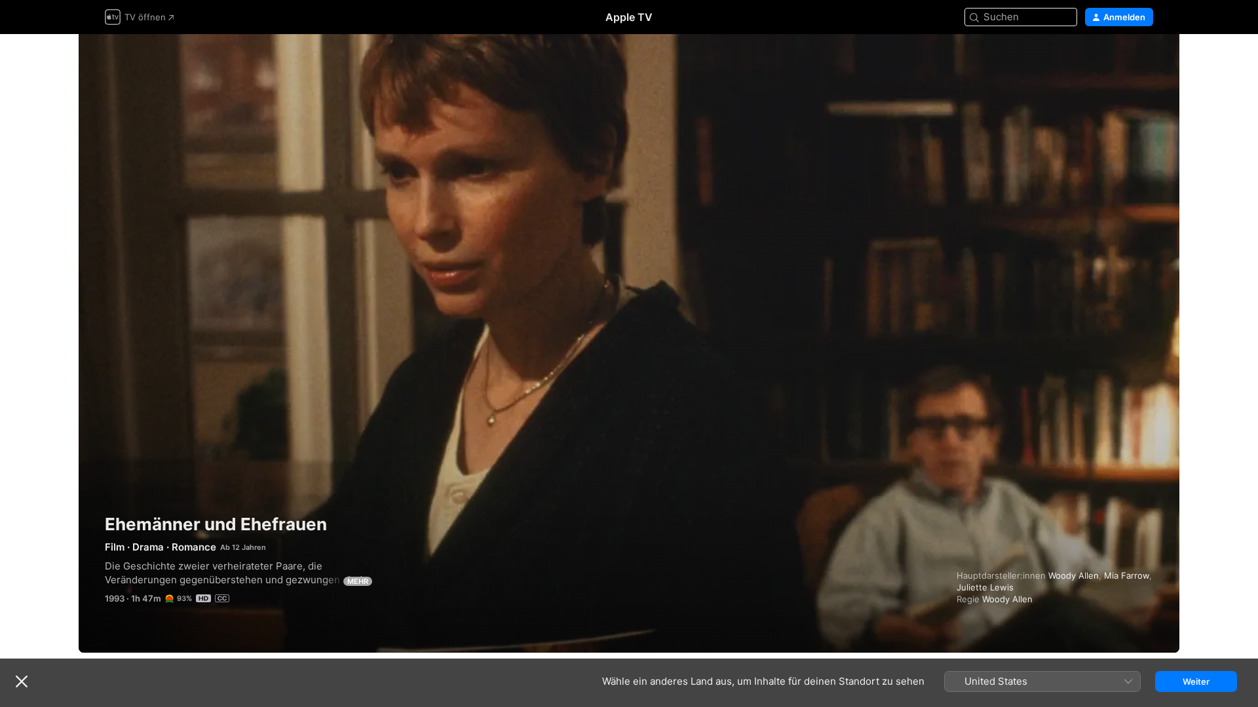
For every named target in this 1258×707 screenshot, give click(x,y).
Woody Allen (1073, 575)
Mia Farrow (1126, 575)
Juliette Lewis (985, 587)
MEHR (357, 581)
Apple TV (629, 17)
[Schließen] (22, 681)
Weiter (1196, 681)
